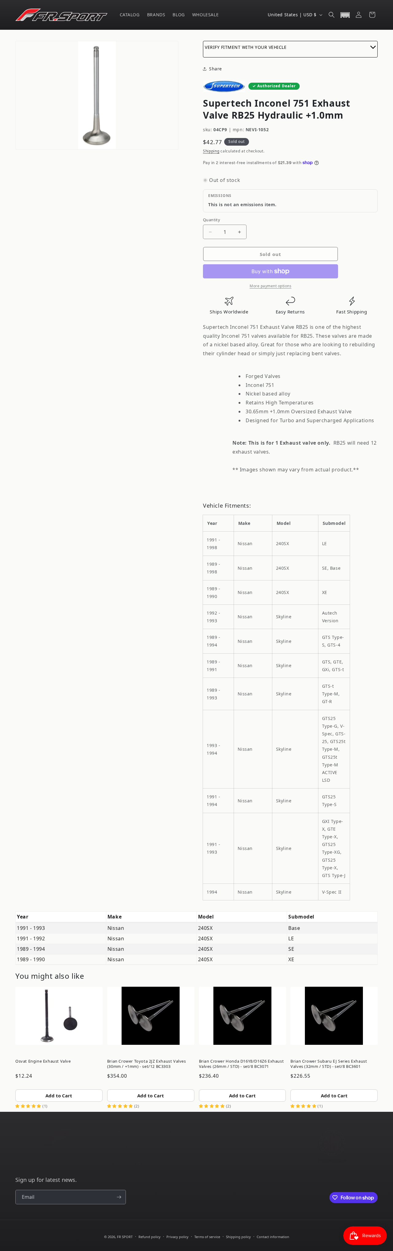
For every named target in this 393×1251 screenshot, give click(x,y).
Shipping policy (238, 1236)
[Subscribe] (119, 1197)
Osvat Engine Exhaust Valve (43, 1061)
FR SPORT (125, 1236)
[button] (331, 15)
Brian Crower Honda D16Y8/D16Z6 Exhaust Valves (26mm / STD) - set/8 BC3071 (241, 1063)
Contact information (273, 1236)
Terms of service (207, 1236)
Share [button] (215, 69)
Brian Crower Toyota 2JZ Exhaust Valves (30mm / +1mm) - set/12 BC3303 (146, 1063)
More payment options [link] (270, 286)
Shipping (211, 151)
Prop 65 (208, 1154)
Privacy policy (177, 1236)
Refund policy (149, 1236)
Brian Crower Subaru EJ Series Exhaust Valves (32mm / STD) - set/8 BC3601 (328, 1063)
